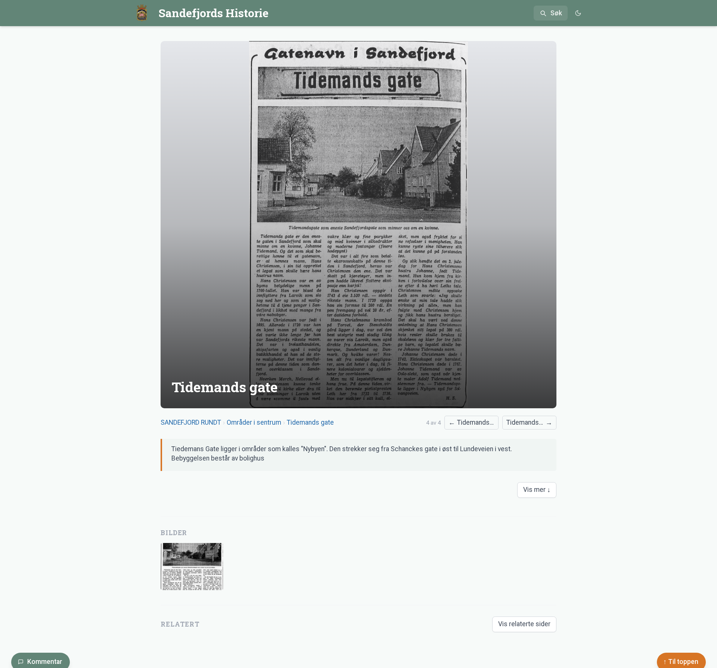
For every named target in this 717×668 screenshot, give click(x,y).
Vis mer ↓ (536, 489)
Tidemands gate (310, 422)
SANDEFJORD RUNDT (191, 422)
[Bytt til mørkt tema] (577, 13)
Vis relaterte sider (524, 624)
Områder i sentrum (254, 422)
